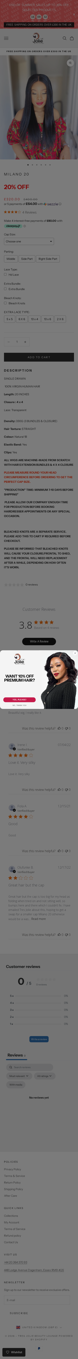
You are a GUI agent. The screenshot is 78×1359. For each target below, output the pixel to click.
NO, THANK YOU (19, 705)
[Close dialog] (75, 653)
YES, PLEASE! (19, 700)
